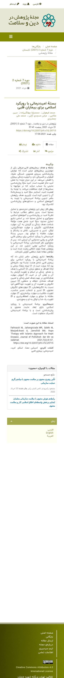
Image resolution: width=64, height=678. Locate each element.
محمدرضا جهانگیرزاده (29, 112)
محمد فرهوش (48, 112)
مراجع (50, 151)
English (49, 433)
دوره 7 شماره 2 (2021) (20, 81)
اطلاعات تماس (45, 652)
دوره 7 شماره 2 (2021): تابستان (37, 50)
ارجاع (24, 144)
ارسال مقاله (47, 640)
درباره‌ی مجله (46, 644)
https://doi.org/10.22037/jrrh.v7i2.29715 (36, 130)
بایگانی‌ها (36, 46)
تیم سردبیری (46, 648)
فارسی (36, 4)
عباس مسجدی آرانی (37, 115)
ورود (25, 4)
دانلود (38, 144)
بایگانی (49, 637)
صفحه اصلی (51, 46)
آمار (38, 151)
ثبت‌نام (13, 4)
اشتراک (24, 151)
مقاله (51, 144)
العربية (50, 436)
